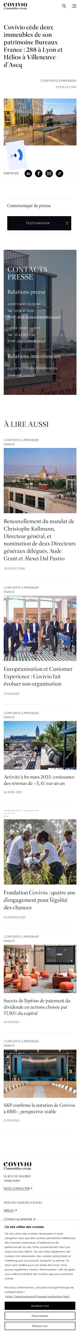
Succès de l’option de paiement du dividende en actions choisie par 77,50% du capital (37, 1007)
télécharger (38, 223)
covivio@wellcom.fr (31, 341)
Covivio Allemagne (18, 1219)
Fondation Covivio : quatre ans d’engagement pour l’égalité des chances (39, 900)
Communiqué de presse (29, 206)
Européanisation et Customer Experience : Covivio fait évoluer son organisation (38, 677)
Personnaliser (40, 1315)
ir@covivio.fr (25, 375)
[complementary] (40, 1277)
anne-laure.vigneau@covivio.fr (39, 317)
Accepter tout (40, 1305)
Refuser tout (40, 1325)
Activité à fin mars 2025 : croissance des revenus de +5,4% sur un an (39, 780)
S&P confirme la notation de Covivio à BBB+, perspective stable (39, 1108)
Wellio (9, 1210)
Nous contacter (17, 1188)
